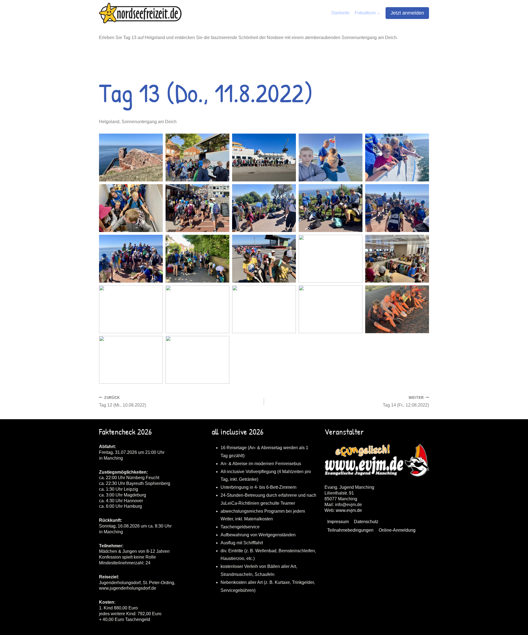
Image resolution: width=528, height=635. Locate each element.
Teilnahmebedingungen (350, 530)
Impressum (338, 521)
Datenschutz (366, 521)
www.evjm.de (349, 510)
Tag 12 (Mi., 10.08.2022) (122, 402)
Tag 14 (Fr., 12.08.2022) (406, 402)
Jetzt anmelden (407, 13)
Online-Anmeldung (397, 530)
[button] (131, 157)
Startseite (340, 12)
